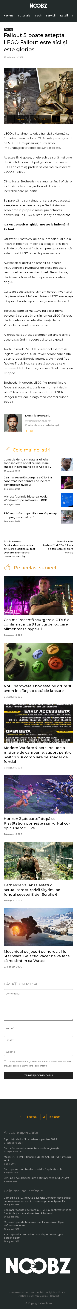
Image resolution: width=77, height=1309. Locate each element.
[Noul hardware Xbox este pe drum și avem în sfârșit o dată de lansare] (38, 662)
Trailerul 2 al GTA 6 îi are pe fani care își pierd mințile (58, 549)
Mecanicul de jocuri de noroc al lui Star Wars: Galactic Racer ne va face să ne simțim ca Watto (37, 956)
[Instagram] (31, 430)
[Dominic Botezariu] (13, 423)
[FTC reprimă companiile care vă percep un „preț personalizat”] (67, 517)
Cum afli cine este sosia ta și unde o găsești (31, 1148)
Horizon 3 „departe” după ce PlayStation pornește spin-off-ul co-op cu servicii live (37, 823)
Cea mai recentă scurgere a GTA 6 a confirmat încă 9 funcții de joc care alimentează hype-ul (28, 481)
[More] (56, 119)
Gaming (8, 29)
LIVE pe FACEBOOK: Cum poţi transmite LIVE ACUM (36, 1177)
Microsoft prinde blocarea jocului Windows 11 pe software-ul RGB (26, 498)
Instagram (55, 1117)
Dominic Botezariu (37, 415)
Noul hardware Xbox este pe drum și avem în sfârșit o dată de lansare (37, 688)
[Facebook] (26, 430)
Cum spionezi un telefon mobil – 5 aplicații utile (33, 1169)
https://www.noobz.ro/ (38, 420)
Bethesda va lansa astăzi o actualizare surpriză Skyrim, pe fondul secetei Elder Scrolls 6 (32, 889)
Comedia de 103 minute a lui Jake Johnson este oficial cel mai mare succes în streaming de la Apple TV (27, 463)
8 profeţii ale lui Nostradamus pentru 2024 (30, 1139)
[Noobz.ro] (38, 5)
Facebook (31, 1117)
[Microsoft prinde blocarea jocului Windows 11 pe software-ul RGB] (67, 499)
